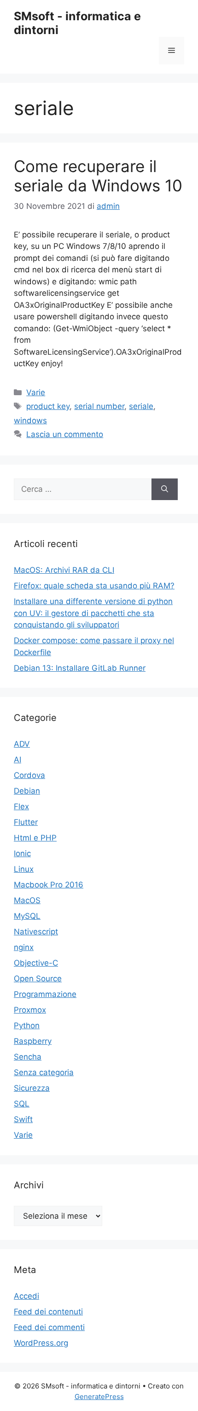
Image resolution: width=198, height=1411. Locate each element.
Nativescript (36, 931)
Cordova (29, 775)
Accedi (26, 1296)
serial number (99, 406)
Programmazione (45, 994)
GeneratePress (99, 1396)
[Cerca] (164, 489)
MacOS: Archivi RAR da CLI (64, 570)
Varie (35, 392)
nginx (24, 947)
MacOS (27, 900)
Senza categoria (44, 1072)
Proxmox (30, 1009)
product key (48, 406)
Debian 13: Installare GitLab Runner (80, 668)
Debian (27, 790)
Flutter (26, 822)
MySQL (27, 916)
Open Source (38, 978)
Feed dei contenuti (48, 1311)
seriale (141, 406)
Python (27, 1025)
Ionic (22, 853)
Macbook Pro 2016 (48, 884)
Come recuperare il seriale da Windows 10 (98, 175)
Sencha (27, 1056)
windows (30, 420)
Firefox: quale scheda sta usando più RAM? (94, 585)
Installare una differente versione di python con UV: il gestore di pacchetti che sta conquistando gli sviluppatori (93, 613)
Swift (23, 1119)
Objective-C (36, 963)
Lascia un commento (64, 434)
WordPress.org (41, 1343)
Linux (24, 869)
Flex (21, 806)
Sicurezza (32, 1088)
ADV (22, 744)
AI (17, 759)
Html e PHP (35, 837)
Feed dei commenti (49, 1327)
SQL (21, 1103)
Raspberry (33, 1041)
